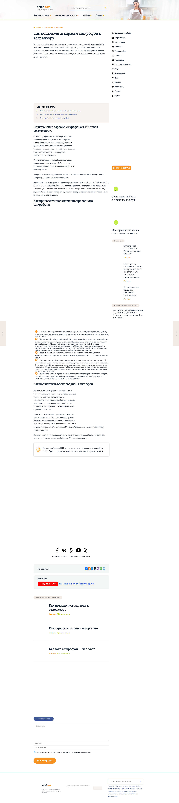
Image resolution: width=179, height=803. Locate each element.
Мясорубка (119, 60)
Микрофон (52, 633)
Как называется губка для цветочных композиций (131, 291)
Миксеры (118, 46)
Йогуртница (119, 87)
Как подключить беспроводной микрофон (54, 118)
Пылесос (118, 55)
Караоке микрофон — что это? (72, 649)
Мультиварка (120, 42)
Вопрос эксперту (112, 794)
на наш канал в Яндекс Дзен (67, 583)
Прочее (99, 15)
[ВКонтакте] (86, 568)
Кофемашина (120, 37)
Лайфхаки (127, 257)
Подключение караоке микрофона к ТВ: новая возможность (60, 111)
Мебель (86, 15)
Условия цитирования (114, 789)
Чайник (118, 82)
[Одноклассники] (89, 568)
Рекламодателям (112, 796)
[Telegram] (104, 568)
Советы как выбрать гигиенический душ (124, 198)
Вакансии (139, 789)
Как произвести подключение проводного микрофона (58, 114)
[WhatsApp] (101, 568)
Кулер (117, 95)
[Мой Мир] (92, 568)
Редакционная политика (129, 791)
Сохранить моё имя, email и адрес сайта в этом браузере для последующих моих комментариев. (64, 752)
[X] (95, 568)
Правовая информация (114, 791)
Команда (132, 789)
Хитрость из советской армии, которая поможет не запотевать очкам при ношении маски (133, 270)
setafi (46, 785)
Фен (116, 78)
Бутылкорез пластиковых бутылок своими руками (132, 249)
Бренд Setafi (125, 789)
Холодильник (120, 73)
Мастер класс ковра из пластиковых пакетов (125, 231)
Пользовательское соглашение (128, 794)
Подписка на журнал (122, 786)
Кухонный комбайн (123, 33)
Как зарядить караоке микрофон (73, 628)
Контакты (132, 786)
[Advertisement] (71, 81)
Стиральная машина (123, 64)
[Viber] (98, 568)
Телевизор (52, 614)
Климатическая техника (66, 15)
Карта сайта (111, 786)
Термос (118, 91)
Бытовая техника (41, 15)
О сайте (138, 786)
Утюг (117, 69)
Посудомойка (120, 51)
